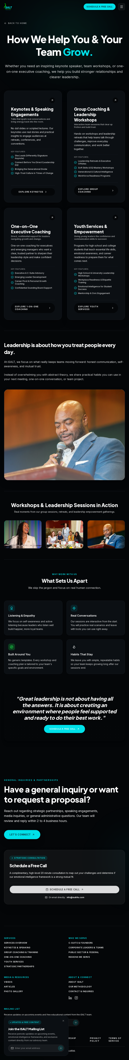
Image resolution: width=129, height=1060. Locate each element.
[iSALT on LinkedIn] (70, 998)
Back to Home (17, 23)
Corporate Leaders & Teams (86, 947)
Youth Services (14, 961)
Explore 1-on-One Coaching (26, 307)
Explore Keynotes (31, 192)
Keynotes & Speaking (17, 947)
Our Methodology (80, 986)
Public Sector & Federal (84, 952)
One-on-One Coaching (18, 957)
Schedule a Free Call (100, 6)
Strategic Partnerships (19, 966)
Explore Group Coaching (88, 190)
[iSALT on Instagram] (76, 998)
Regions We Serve (79, 957)
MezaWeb (70, 1050)
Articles (9, 986)
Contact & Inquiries (81, 991)
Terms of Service (115, 1039)
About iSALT (76, 982)
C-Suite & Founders (81, 943)
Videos (8, 982)
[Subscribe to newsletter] (75, 1022)
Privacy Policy (95, 1039)
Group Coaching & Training (21, 952)
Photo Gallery (13, 991)
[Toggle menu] (121, 6)
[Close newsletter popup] (63, 1020)
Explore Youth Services (88, 307)
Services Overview (15, 943)
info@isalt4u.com (75, 897)
